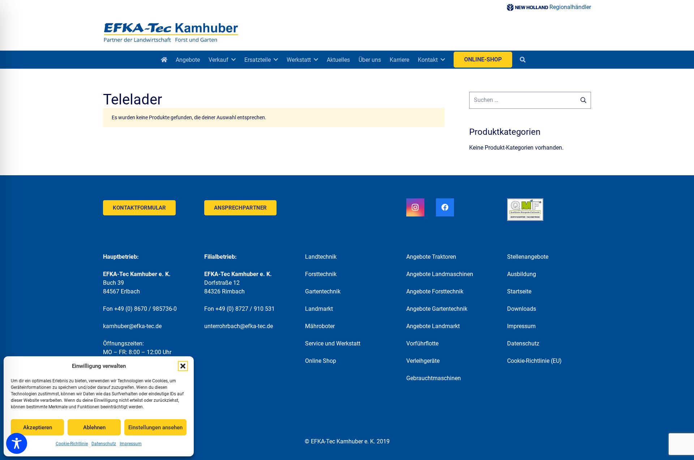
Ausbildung (521, 274)
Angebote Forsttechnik (434, 291)
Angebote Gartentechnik (436, 308)
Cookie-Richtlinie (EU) (534, 360)
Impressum (131, 443)
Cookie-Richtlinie (72, 443)
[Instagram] (415, 207)
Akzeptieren (37, 427)
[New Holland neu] (527, 7)
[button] (183, 366)
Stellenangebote (527, 256)
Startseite (519, 291)
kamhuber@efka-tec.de (132, 326)
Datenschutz (103, 443)
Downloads (521, 308)
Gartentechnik (322, 291)
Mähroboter (320, 326)
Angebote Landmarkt (433, 326)
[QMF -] (549, 209)
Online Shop (320, 360)
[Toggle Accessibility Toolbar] (16, 443)
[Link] (171, 32)
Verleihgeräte (423, 360)
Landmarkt (319, 308)
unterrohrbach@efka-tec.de (238, 326)
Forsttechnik (321, 274)
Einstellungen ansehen (155, 427)
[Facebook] (445, 207)
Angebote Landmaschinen (439, 274)
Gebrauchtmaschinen (433, 378)
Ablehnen (94, 427)
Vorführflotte (422, 343)
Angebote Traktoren (431, 256)
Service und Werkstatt (332, 343)
